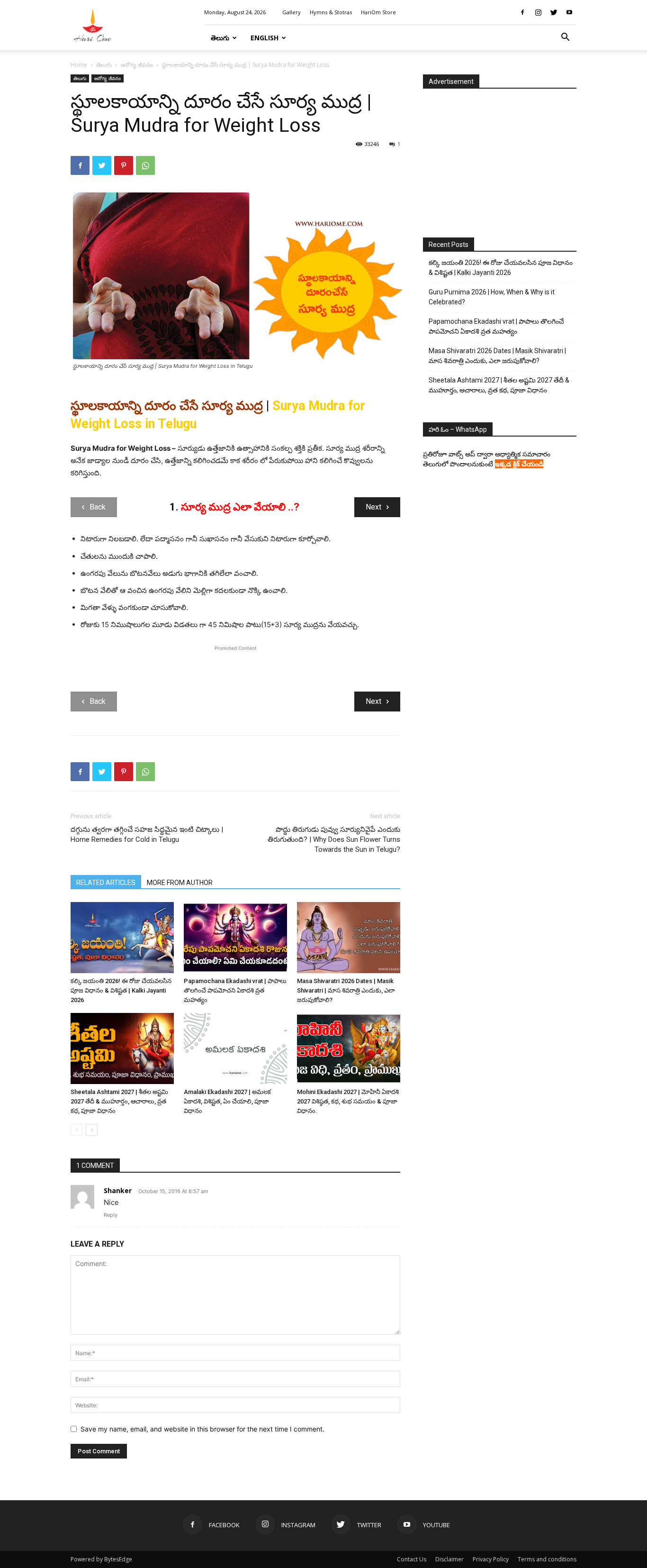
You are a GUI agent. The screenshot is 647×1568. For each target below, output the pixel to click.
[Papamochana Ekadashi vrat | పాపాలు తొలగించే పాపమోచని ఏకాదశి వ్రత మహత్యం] (235, 937)
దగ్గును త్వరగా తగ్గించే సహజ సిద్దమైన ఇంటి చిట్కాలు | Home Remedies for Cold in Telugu (147, 834)
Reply (110, 1215)
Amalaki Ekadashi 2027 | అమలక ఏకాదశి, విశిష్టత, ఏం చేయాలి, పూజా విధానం (227, 1101)
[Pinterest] (123, 165)
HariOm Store (378, 12)
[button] (565, 38)
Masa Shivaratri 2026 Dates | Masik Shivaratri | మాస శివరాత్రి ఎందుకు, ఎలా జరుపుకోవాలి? (346, 990)
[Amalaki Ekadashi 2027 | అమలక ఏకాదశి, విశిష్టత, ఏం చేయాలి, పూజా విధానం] (235, 1048)
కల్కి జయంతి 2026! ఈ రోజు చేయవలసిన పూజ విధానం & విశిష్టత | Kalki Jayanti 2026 (121, 990)
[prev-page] (76, 1130)
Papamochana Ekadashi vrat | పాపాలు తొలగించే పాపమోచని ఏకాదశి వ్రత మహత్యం (235, 990)
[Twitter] (554, 12)
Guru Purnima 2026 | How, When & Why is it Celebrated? (492, 297)
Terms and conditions (547, 1559)
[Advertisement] (235, 667)
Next (373, 506)
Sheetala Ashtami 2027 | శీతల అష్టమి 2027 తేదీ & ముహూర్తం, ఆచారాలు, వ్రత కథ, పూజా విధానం (119, 1101)
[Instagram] (538, 12)
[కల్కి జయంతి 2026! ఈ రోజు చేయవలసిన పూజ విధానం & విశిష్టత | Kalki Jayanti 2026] (122, 937)
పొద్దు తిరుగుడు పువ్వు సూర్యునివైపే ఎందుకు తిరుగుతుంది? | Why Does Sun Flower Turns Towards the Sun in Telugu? (334, 839)
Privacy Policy (491, 1559)
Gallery (291, 12)
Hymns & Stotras (331, 12)
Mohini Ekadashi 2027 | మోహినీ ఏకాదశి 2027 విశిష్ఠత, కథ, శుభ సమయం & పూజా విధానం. (348, 1101)
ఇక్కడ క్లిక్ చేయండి (519, 463)
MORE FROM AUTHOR (180, 882)
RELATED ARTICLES (105, 882)
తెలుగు (220, 37)
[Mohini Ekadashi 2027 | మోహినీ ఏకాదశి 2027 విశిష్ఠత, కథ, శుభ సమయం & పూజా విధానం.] (348, 1048)
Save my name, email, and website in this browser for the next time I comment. (202, 1429)
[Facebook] (522, 12)
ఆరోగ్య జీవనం (137, 65)
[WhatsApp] (145, 165)
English (265, 37)
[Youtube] (569, 12)
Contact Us (411, 1559)
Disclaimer (449, 1559)
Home (79, 65)
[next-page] (92, 1130)
